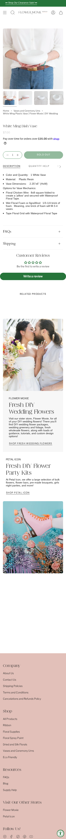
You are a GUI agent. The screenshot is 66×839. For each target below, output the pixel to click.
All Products (10, 718)
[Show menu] (4, 12)
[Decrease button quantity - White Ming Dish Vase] (7, 155)
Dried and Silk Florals (15, 744)
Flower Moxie (11, 809)
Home (6, 110)
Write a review (33, 276)
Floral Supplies (11, 731)
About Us (8, 673)
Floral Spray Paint (13, 737)
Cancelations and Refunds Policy (22, 698)
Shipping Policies (13, 685)
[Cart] (61, 12)
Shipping (9, 243)
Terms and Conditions (15, 692)
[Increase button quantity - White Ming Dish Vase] (18, 155)
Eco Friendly (10, 757)
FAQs (7, 231)
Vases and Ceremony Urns (27, 110)
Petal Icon (9, 816)
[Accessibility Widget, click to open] (60, 833)
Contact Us (9, 679)
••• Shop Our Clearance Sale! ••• (21, 2)
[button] (12, 12)
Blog (5, 783)
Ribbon (7, 725)
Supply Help (10, 789)
